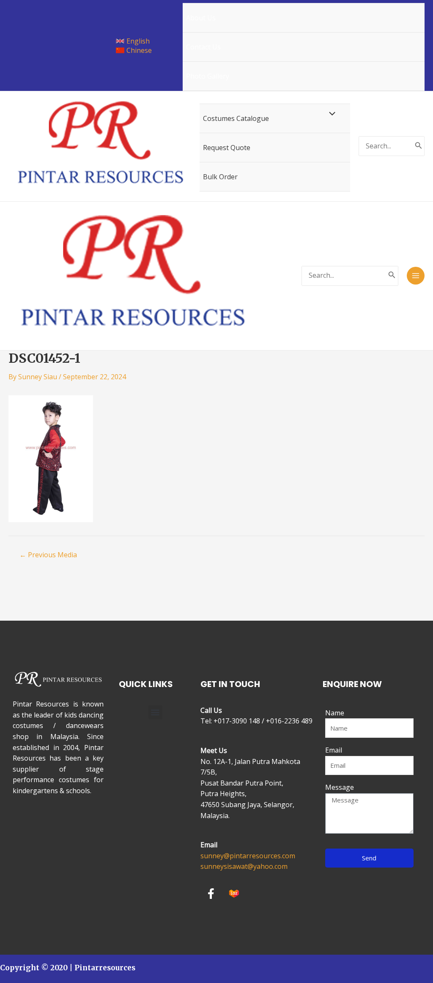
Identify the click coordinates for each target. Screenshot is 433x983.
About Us (201, 17)
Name (334, 712)
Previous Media (48, 554)
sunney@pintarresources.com (247, 855)
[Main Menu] (416, 276)
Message (339, 787)
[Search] (418, 146)
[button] (155, 712)
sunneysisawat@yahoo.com (244, 866)
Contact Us (203, 47)
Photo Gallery (207, 76)
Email (333, 750)
